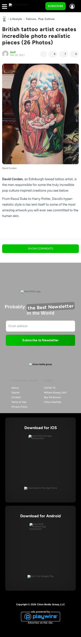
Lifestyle (16, 18)
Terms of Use (18, 402)
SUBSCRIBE (55, 6)
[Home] (4, 19)
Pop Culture (46, 18)
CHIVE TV (50, 387)
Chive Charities (52, 402)
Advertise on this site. (40, 622)
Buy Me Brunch (52, 397)
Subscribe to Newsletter (40, 340)
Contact (16, 397)
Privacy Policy (19, 406)
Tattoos (31, 18)
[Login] (72, 6)
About (15, 387)
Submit (15, 392)
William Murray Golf (55, 392)
